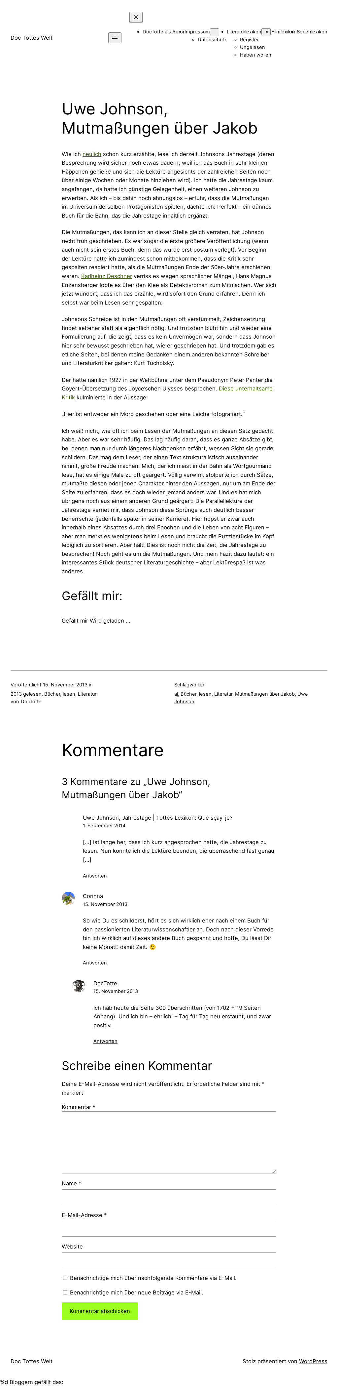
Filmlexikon (284, 32)
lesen (69, 694)
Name (71, 1183)
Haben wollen (255, 55)
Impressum (197, 32)
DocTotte (105, 983)
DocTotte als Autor (164, 32)
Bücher (52, 694)
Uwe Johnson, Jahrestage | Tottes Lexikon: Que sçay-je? (157, 817)
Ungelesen (252, 47)
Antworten (95, 876)
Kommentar (78, 1107)
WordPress (313, 1361)
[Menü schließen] (136, 17)
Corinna (93, 896)
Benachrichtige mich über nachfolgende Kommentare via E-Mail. (153, 1278)
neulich (92, 154)
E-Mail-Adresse (84, 1215)
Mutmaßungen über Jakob (265, 694)
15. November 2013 (105, 904)
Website (72, 1246)
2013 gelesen (26, 694)
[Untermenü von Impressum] (214, 31)
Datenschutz (212, 40)
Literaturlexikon (244, 32)
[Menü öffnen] (114, 37)
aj (176, 694)
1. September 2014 (104, 826)
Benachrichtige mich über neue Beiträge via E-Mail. (136, 1292)
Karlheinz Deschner (106, 276)
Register (249, 40)
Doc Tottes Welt (31, 37)
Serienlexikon (312, 32)
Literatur (87, 694)
